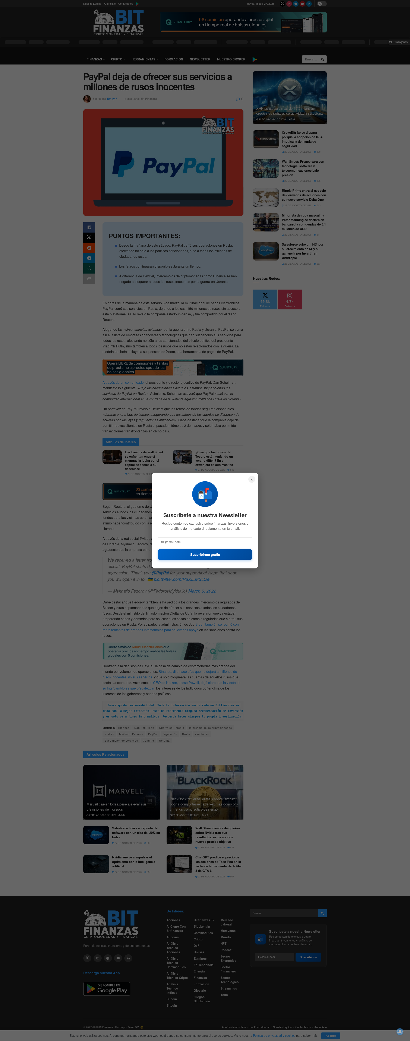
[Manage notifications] (400, 1031)
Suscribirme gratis (205, 554)
